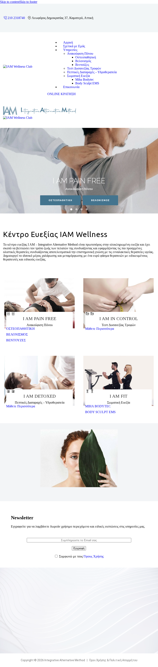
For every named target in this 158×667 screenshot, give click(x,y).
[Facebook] (142, 12)
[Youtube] (142, 23)
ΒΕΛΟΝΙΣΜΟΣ (100, 200)
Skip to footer (28, 2)
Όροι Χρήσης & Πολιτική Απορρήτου (113, 660)
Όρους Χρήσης (94, 556)
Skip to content (10, 2)
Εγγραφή (78, 548)
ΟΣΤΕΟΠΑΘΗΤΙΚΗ (60, 200)
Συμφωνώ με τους (81, 556)
